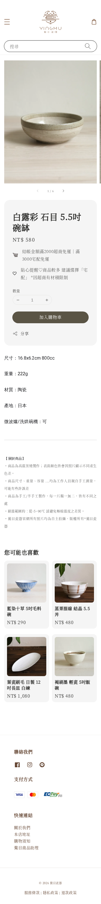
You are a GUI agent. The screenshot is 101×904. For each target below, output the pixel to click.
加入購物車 (50, 317)
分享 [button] (24, 333)
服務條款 (32, 892)
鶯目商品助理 (26, 847)
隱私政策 (50, 892)
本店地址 (22, 834)
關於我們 (22, 827)
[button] (7, 22)
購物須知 (22, 841)
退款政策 (69, 892)
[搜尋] (88, 46)
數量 (16, 290)
